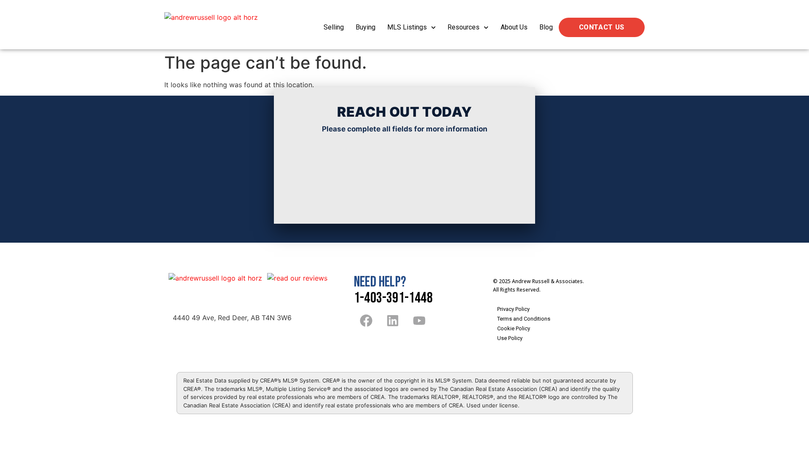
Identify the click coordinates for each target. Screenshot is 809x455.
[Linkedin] (393, 320)
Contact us (601, 27)
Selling (334, 27)
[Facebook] (366, 320)
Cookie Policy (513, 328)
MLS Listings (407, 27)
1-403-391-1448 (393, 298)
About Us (514, 27)
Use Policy (509, 338)
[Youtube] (419, 320)
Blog (546, 27)
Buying (365, 27)
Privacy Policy (513, 309)
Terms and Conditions (523, 319)
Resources (463, 27)
